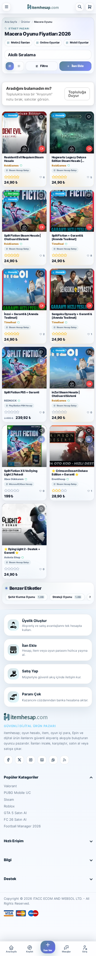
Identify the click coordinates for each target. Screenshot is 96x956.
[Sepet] (89, 7)
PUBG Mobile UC (17, 793)
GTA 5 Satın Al (15, 813)
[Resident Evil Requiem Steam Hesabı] (24, 132)
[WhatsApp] (53, 759)
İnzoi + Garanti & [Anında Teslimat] (21, 315)
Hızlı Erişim (14, 841)
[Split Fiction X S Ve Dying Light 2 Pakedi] (24, 446)
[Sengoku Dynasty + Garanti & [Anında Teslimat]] (72, 289)
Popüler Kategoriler (21, 777)
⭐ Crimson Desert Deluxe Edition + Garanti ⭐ (70, 472)
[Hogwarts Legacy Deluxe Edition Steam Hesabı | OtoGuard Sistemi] (72, 132)
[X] (19, 759)
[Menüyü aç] (6, 7)
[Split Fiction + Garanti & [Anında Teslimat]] (72, 211)
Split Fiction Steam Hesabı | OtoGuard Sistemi (22, 237)
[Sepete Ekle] (41, 360)
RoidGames (11, 165)
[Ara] (79, 7)
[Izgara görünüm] (10, 66)
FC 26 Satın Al (15, 819)
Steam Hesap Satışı (19, 170)
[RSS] (64, 759)
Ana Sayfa (11, 21)
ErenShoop (58, 479)
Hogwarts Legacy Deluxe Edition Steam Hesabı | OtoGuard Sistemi (69, 160)
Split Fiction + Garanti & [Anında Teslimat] (67, 237)
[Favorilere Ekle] (41, 116)
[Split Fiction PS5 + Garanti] (24, 367)
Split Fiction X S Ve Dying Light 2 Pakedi (20, 472)
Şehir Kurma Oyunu (26, 597)
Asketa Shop (12, 557)
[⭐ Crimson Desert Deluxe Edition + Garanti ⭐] (72, 446)
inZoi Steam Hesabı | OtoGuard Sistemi (66, 394)
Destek (10, 878)
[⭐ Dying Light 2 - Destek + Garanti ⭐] (24, 524)
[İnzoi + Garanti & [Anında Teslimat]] (24, 289)
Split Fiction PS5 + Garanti (21, 392)
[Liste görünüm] (19, 66)
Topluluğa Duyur (77, 94)
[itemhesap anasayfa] (43, 6)
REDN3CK (10, 400)
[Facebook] (8, 759)
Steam (9, 799)
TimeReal (58, 243)
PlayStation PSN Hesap (20, 405)
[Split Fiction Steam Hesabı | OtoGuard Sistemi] (24, 211)
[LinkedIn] (42, 759)
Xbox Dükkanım (14, 479)
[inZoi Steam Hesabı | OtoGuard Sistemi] (72, 367)
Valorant (10, 786)
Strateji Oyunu (66, 597)
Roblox (9, 806)
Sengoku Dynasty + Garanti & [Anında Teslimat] (72, 315)
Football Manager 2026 (22, 826)
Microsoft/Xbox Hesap (20, 484)
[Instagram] (30, 759)
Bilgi (8, 860)
